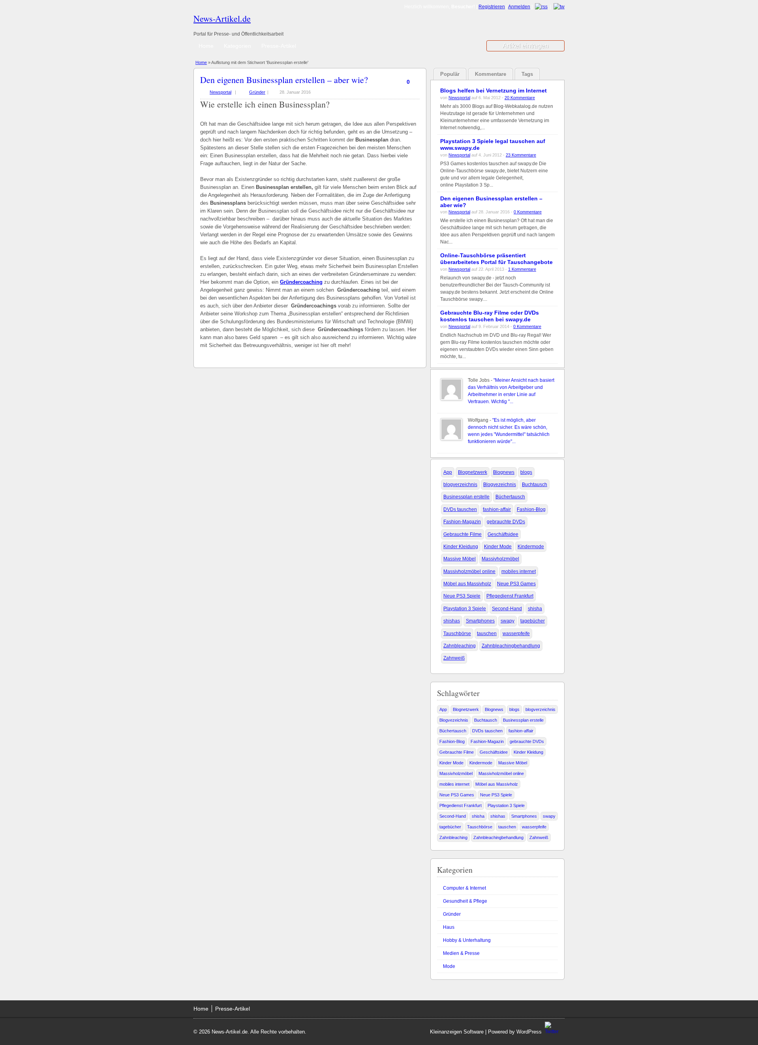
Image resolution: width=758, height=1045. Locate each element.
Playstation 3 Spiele (464, 608)
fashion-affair (497, 509)
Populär (450, 74)
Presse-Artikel (278, 46)
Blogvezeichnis (499, 484)
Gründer (257, 92)
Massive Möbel (459, 559)
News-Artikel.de (222, 18)
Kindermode (531, 546)
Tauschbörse (457, 633)
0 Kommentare (528, 211)
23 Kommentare (521, 155)
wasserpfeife (516, 633)
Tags (527, 74)
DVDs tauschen (460, 509)
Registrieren (491, 6)
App (447, 472)
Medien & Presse (461, 953)
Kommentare (490, 74)
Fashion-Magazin (462, 521)
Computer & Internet (464, 888)
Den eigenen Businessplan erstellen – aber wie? (284, 79)
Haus (448, 927)
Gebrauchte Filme (462, 534)
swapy (507, 621)
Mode (449, 966)
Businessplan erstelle (466, 497)
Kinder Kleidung (460, 546)
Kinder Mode (498, 546)
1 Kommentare (522, 269)
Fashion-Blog (531, 509)
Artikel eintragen (525, 45)
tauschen (487, 633)
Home (206, 46)
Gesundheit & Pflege (465, 901)
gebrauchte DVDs (506, 521)
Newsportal (220, 92)
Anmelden (519, 6)
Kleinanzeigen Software (457, 1032)
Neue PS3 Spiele (461, 596)
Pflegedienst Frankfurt (509, 596)
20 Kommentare (520, 97)
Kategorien (237, 46)
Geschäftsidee (503, 534)
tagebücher (532, 621)
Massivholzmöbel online (469, 571)
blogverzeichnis (460, 484)
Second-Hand (507, 608)
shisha (535, 608)
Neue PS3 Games (516, 584)
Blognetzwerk (472, 472)
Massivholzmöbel (500, 559)
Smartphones (480, 621)
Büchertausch (510, 497)
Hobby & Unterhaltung (467, 940)
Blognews (503, 472)
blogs (526, 472)
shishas (451, 621)
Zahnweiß (454, 658)
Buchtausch (534, 484)
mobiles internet (518, 571)
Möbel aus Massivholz (467, 584)
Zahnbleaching (459, 646)
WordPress (529, 1032)
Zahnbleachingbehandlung (511, 646)
